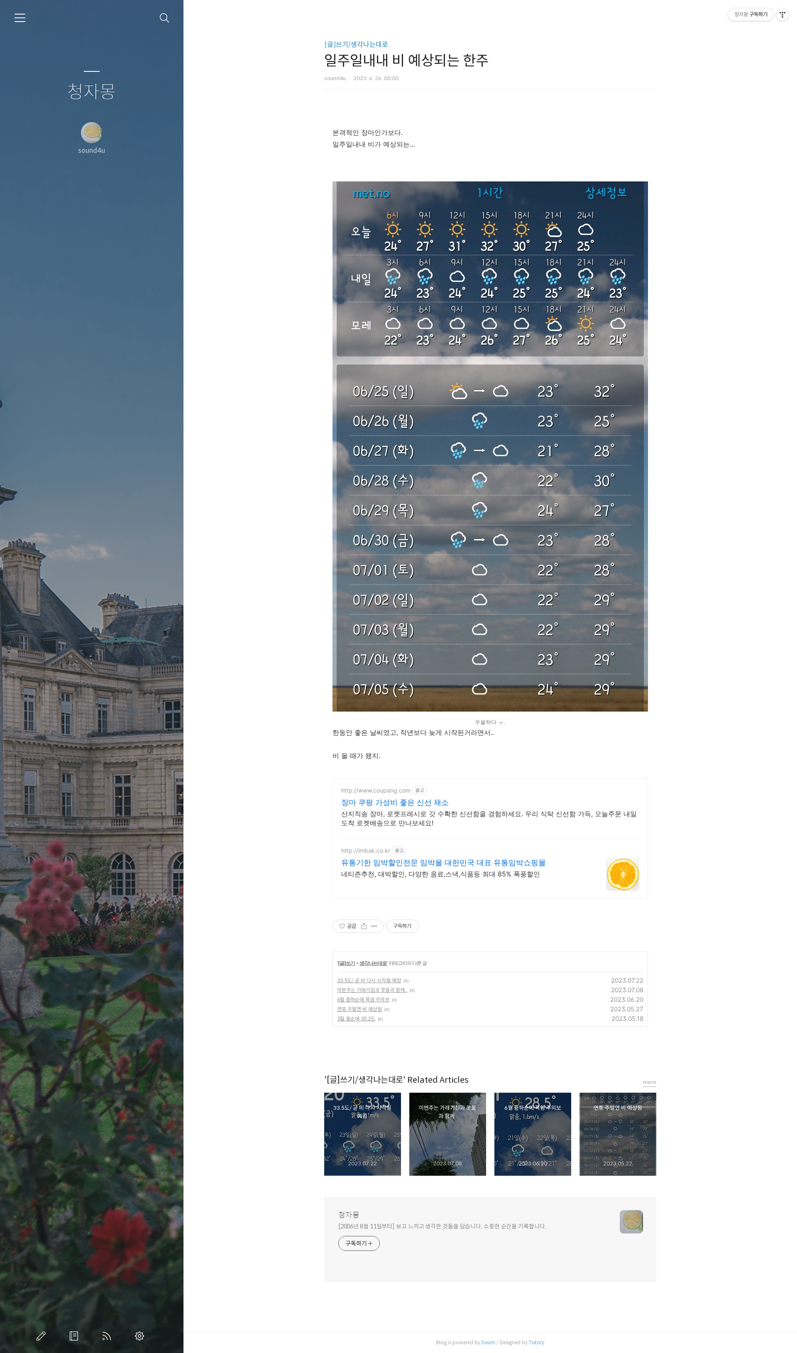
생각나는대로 (373, 963)
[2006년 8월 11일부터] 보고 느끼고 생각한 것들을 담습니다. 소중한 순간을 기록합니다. (442, 1226)
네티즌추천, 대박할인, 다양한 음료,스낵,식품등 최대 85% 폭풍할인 (440, 874)
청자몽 (91, 92)
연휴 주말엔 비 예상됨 (359, 1009)
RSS (108, 1336)
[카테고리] (20, 17)
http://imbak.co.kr (365, 850)
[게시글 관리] (374, 926)
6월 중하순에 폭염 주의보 (363, 999)
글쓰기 (43, 1336)
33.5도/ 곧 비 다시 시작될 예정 (369, 980)
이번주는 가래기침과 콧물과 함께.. (372, 990)
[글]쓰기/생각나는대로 (356, 44)
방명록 (76, 1336)
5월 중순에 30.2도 (356, 1018)
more (649, 1082)
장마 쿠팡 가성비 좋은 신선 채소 (395, 802)
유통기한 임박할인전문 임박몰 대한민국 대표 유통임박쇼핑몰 (443, 862)
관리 (141, 1336)
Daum (488, 1342)
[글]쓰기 (346, 963)
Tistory (536, 1342)
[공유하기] (364, 926)
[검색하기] (164, 18)
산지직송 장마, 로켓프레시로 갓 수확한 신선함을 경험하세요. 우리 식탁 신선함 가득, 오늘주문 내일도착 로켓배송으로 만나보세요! (489, 818)
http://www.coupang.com (376, 790)
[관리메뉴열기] (782, 14)
